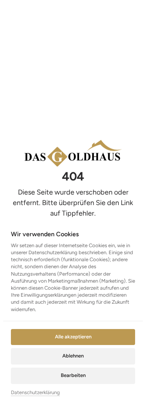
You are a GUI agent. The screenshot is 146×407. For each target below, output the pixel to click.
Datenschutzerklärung (35, 392)
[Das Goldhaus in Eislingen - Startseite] (73, 153)
